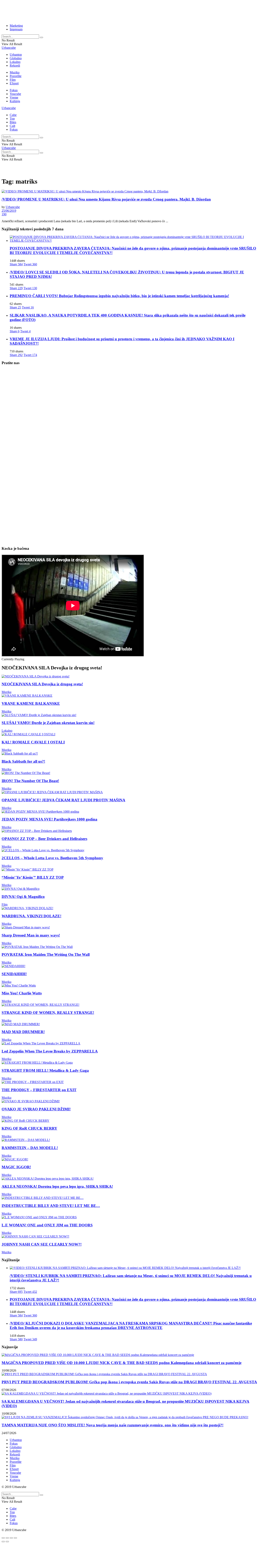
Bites (13, 122)
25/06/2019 (9, 210)
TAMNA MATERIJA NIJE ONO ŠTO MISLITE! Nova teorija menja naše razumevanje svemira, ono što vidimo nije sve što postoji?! (112, 1425)
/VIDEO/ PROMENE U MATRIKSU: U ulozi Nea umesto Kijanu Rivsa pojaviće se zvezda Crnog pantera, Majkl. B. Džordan (106, 199)
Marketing (16, 25)
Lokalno (15, 62)
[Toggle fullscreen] (11, 1538)
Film (13, 79)
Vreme (14, 97)
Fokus (14, 90)
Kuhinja (15, 101)
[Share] (7, 1538)
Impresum (16, 29)
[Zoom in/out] (15, 1538)
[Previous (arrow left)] (3, 1541)
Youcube (15, 94)
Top (12, 118)
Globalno (16, 58)
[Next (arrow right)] (7, 1541)
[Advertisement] (100, 11)
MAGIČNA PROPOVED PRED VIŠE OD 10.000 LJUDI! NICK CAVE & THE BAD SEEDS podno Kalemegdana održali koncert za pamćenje (121, 1363)
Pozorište (15, 76)
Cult (12, 126)
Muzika (14, 72)
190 (4, 214)
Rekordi (15, 65)
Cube (13, 115)
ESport (14, 83)
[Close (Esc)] (3, 1538)
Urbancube (9, 47)
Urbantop (16, 54)
